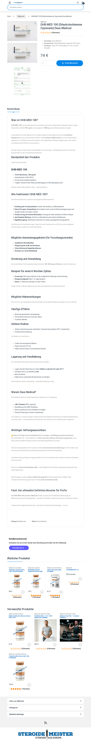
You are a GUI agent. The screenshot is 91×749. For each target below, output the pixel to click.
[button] (35, 23)
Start (9, 16)
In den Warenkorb (71, 63)
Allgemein (21, 16)
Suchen (80, 7)
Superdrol (37, 568)
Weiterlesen (78, 579)
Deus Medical (41, 521)
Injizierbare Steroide (20, 654)
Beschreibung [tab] (13, 109)
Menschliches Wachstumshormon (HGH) (16, 614)
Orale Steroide (57, 568)
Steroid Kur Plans (45, 614)
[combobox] (42, 7)
